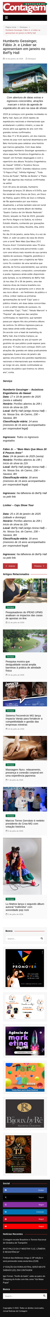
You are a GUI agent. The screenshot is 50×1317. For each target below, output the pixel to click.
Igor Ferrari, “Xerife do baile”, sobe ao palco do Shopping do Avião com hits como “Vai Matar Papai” (24, 1279)
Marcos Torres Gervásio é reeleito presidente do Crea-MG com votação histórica (25, 823)
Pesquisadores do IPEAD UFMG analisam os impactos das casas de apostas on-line (24, 615)
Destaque (32, 59)
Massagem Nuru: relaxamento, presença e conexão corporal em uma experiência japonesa (24, 772)
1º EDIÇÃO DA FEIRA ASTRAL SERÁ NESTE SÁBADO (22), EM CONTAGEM (24, 1268)
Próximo (37, 566)
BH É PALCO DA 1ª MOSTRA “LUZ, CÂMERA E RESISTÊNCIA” (24, 1250)
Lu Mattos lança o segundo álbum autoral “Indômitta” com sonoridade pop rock (25, 907)
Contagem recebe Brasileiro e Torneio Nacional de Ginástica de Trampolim (24, 1241)
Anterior (12, 566)
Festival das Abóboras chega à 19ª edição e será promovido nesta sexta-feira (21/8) (23, 1259)
